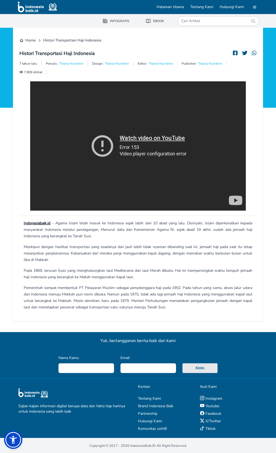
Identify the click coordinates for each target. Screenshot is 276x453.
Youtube (211, 406)
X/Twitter (212, 421)
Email (125, 357)
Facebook (212, 413)
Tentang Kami (201, 6)
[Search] (253, 21)
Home (30, 40)
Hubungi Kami (232, 6)
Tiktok (210, 428)
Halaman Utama (170, 6)
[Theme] (254, 7)
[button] (13, 440)
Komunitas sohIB (152, 428)
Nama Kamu (68, 357)
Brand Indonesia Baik (155, 406)
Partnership (147, 413)
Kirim (200, 368)
